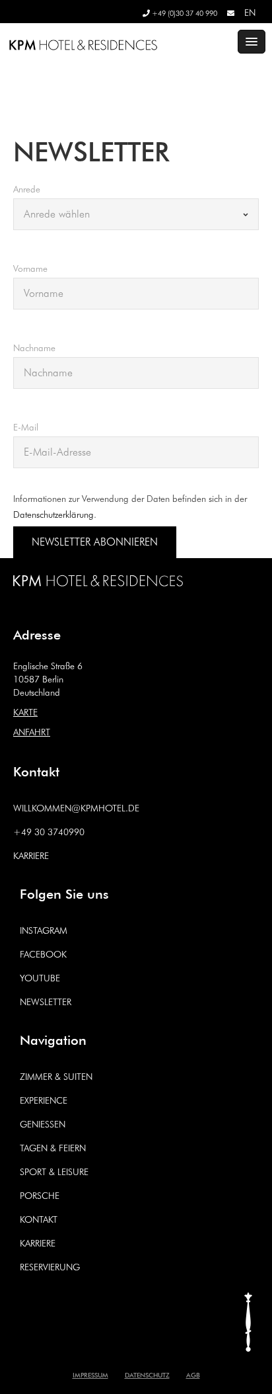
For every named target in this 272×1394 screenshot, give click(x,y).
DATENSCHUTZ (147, 1374)
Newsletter (45, 1002)
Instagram (43, 930)
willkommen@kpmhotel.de (76, 808)
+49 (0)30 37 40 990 (183, 13)
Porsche (39, 1195)
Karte (25, 712)
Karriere (31, 855)
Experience (43, 1100)
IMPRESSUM (90, 1374)
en (249, 12)
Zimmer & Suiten (56, 1076)
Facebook (43, 954)
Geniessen (42, 1124)
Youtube (40, 978)
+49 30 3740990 (49, 832)
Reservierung (50, 1267)
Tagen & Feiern (53, 1148)
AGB (193, 1374)
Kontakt (38, 1219)
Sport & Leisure (54, 1172)
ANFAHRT (31, 732)
